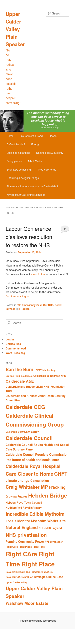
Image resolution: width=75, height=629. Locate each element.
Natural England (22, 527)
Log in (10, 339)
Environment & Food (31, 136)
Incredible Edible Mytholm (35, 513)
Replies (24, 309)
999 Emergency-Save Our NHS (35, 305)
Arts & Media (35, 161)
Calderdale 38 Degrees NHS (49, 376)
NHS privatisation (26, 534)
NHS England (53, 528)
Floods (52, 136)
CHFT (61, 473)
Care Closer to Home (29, 473)
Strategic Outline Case (48, 577)
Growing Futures (16, 496)
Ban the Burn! (20, 369)
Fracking (57, 487)
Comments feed (16, 348)
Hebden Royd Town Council (24, 502)
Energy (35, 144)
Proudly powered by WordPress (37, 620)
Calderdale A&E (20, 381)
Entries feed (13, 344)
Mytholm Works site (48, 520)
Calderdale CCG (25, 407)
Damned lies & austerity (49, 152)
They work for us (47, 169)
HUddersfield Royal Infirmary (24, 508)
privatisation (56, 541)
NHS (42, 528)
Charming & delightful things (23, 178)
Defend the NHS (16, 144)
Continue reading (17, 296)
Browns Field (13, 375)
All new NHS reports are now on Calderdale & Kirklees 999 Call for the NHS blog (33, 190)
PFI (47, 542)
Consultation (39, 480)
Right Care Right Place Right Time (25, 547)
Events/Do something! (19, 169)
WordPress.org (15, 353)
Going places (14, 161)
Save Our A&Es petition (19, 577)
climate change (18, 480)
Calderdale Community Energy (22, 431)
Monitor (23, 520)
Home (10, 136)
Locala (11, 521)
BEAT (39, 370)
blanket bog (49, 370)
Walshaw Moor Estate (27, 603)
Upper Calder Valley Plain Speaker (15, 29)
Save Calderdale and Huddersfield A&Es (29, 572)
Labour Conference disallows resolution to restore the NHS (29, 237)
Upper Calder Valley (16, 582)
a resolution (38, 274)
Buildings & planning (18, 152)
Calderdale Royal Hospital (33, 466)
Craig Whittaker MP (27, 486)
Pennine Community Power (25, 541)
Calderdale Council (29, 437)
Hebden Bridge (47, 495)
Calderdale (26, 375)
